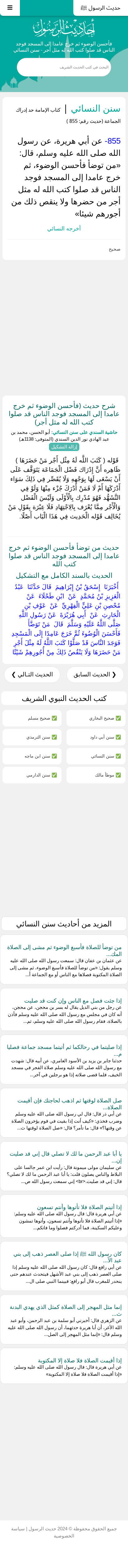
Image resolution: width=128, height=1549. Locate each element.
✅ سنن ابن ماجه (41, 756)
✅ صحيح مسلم (42, 718)
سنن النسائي (94, 108)
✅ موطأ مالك (108, 775)
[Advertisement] (64, 326)
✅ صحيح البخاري (105, 718)
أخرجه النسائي (64, 228)
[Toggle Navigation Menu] (10, 8)
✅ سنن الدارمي (41, 775)
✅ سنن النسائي (106, 756)
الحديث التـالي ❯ (32, 674)
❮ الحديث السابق (95, 674)
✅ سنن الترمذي (41, 737)
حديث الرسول (41, 1528)
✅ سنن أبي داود (105, 737)
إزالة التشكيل (64, 446)
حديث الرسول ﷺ (101, 8)
